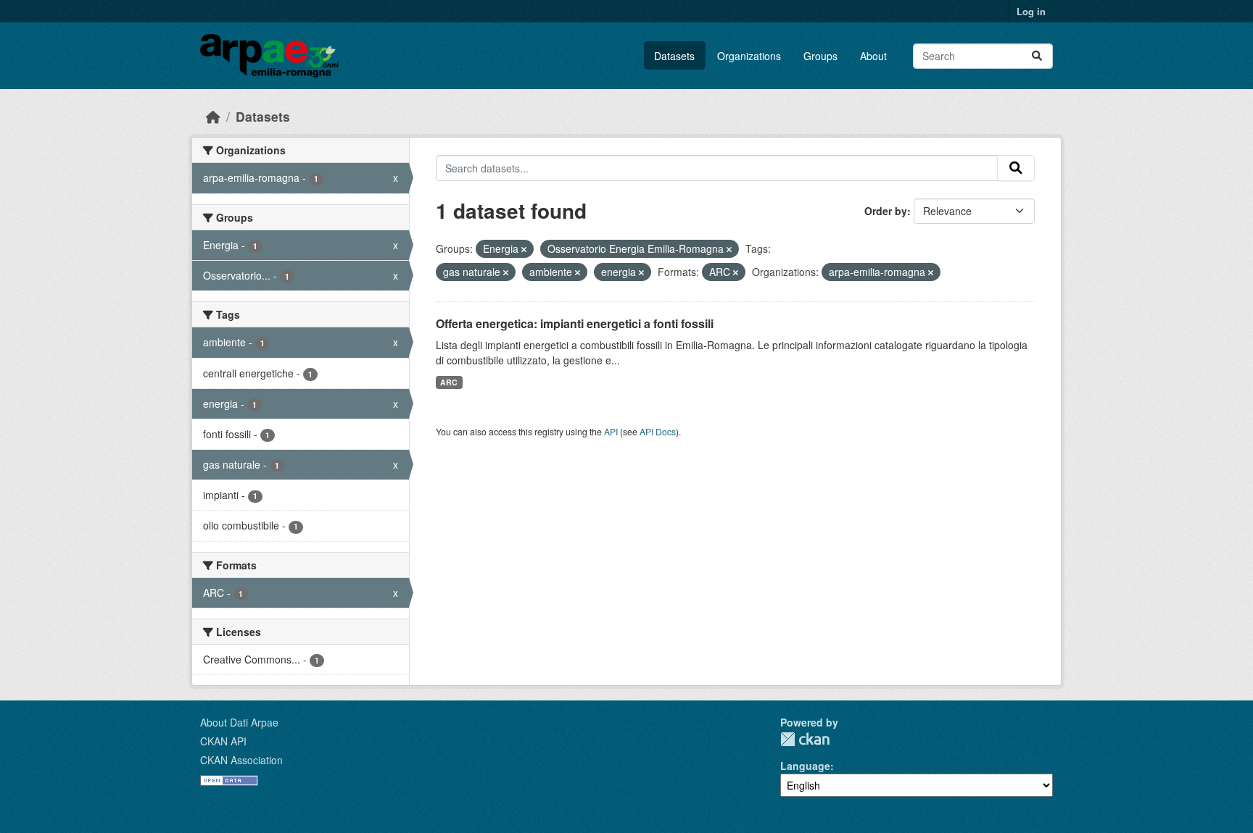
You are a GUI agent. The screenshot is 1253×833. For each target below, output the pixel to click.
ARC (449, 382)
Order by (885, 211)
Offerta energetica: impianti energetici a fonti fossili (575, 323)
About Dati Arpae (239, 722)
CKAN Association (241, 760)
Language (805, 765)
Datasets (674, 56)
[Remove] (523, 249)
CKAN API (223, 741)
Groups (820, 56)
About (873, 56)
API (611, 431)
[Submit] (1036, 56)
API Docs (658, 431)
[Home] (213, 116)
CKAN (805, 739)
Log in (1031, 11)
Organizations (749, 56)
